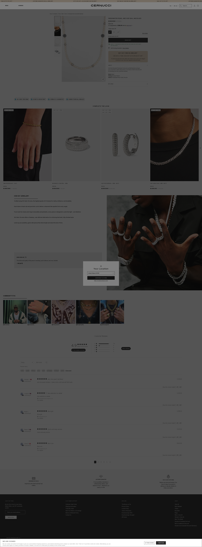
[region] (101, 543)
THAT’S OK (161, 542)
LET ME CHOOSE (149, 542)
